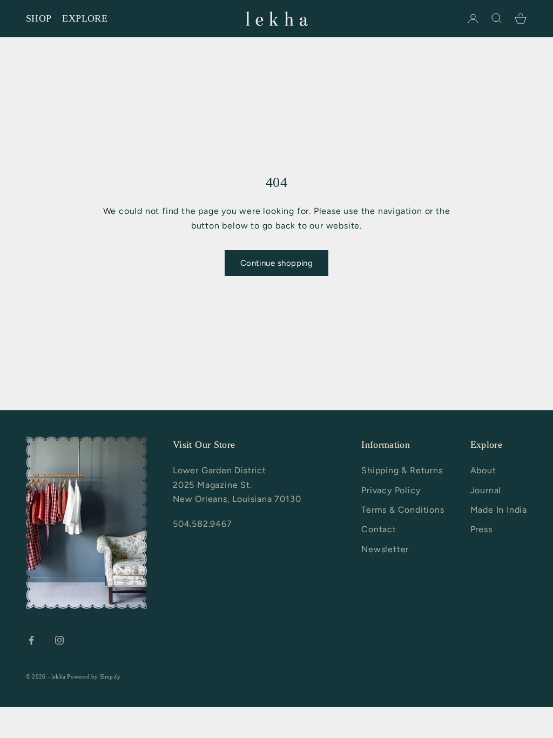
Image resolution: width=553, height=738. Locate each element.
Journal (486, 490)
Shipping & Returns (401, 470)
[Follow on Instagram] (59, 640)
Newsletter (385, 549)
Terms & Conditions (402, 510)
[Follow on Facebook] (31, 640)
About (483, 470)
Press (481, 529)
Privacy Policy (390, 490)
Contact (378, 529)
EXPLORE (84, 18)
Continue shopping (276, 263)
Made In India (498, 510)
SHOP (38, 18)
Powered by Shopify (93, 676)
